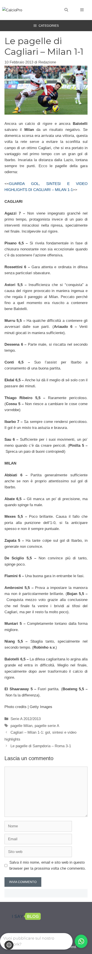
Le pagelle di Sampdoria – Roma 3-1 (40, 746)
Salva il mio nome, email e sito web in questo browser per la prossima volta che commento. (47, 865)
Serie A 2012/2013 (25, 719)
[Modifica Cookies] (8, 945)
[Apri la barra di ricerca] (66, 10)
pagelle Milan (21, 726)
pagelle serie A (47, 726)
